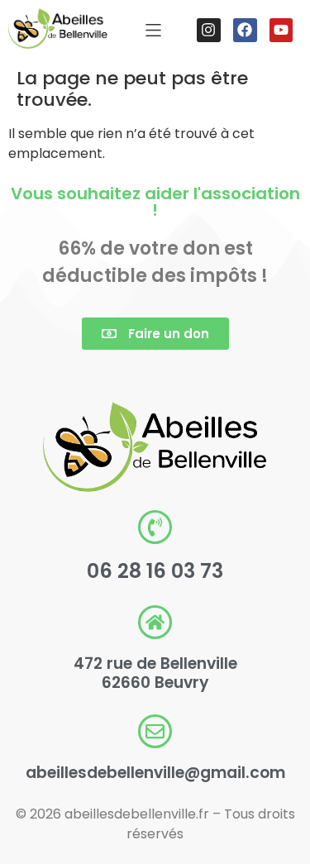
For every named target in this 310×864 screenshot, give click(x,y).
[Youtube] (281, 30)
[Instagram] (209, 30)
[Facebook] (245, 30)
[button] (153, 30)
